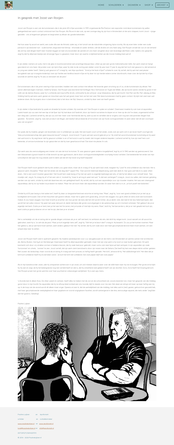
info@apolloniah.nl (46, 428)
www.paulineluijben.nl (26, 424)
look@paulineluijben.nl (26, 428)
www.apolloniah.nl (46, 424)
